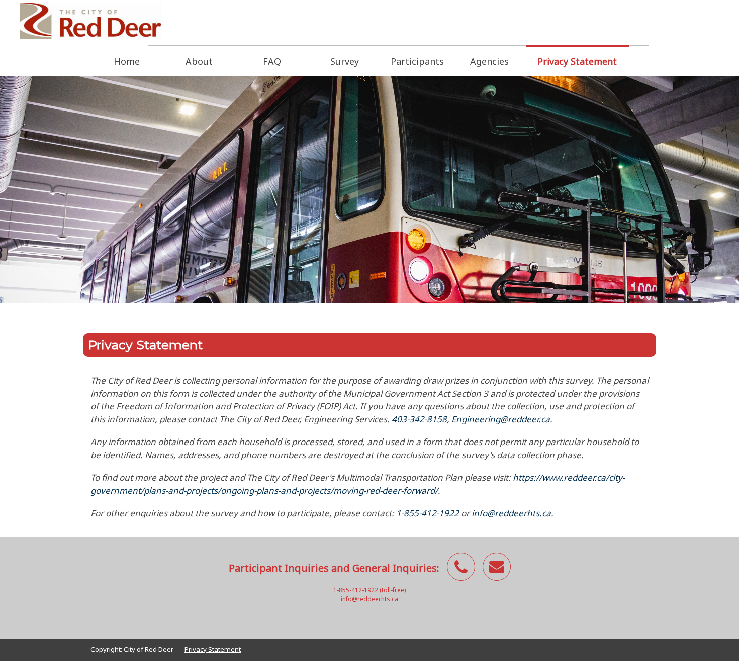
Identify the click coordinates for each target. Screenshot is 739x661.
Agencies (489, 61)
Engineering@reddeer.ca (500, 419)
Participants (417, 61)
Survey (344, 61)
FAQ (272, 61)
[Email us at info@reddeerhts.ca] (497, 567)
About (199, 61)
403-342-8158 (419, 419)
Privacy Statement (577, 61)
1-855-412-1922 (427, 513)
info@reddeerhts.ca (511, 513)
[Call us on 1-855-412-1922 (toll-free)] (461, 567)
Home (127, 61)
